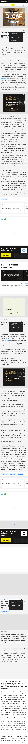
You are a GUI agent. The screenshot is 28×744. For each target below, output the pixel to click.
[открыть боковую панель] (23, 2)
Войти (19, 1)
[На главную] (4, 1)
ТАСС (22, 50)
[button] (26, 2)
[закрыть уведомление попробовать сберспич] (22, 34)
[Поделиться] (24, 30)
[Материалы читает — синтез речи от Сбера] (22, 30)
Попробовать (13, 40)
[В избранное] (26, 30)
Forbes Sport (4, 283)
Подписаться (6, 255)
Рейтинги (18, 5)
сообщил (7, 340)
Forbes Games (8, 5)
